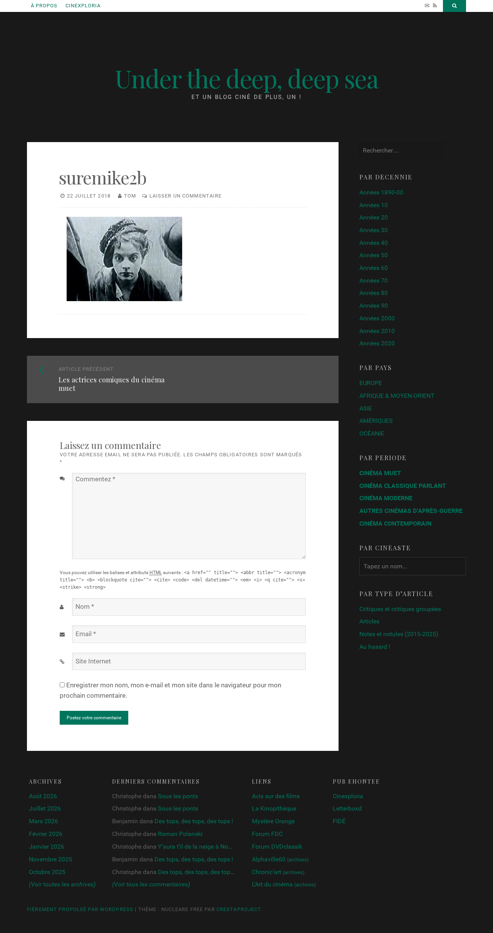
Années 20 (373, 217)
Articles (369, 621)
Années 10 (373, 205)
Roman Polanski (180, 834)
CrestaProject (238, 909)
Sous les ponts (178, 796)
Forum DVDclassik (277, 846)
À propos (44, 5)
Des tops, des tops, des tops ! (193, 821)
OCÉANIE (371, 433)
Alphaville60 (280, 859)
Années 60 (373, 267)
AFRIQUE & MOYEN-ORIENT (396, 395)
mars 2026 (43, 821)
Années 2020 (377, 343)
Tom (130, 196)
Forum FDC (267, 834)
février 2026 (45, 834)
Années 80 (373, 292)
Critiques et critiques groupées (400, 609)
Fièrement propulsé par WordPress (80, 909)
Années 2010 (377, 331)
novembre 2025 (50, 859)
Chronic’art (278, 872)
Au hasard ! (374, 646)
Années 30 (373, 230)
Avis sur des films (276, 796)
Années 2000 (377, 318)
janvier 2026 (46, 846)
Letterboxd (347, 808)
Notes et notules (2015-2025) (398, 634)
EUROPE (370, 383)
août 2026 (43, 796)
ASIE (365, 408)
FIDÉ (339, 821)
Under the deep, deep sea (246, 77)
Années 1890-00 (381, 192)
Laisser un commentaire (185, 196)
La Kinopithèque (274, 808)
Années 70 (373, 280)
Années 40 (373, 242)
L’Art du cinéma (284, 884)
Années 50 (373, 255)
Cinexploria (83, 5)
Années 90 (373, 305)
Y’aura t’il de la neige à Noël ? (197, 846)
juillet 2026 (45, 808)
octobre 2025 (47, 872)
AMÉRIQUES (376, 420)
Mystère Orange (273, 821)
